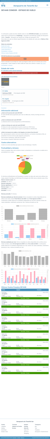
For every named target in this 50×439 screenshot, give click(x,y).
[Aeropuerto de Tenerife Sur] (3, 5)
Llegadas (3, 426)
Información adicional (6, 47)
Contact (18, 437)
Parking (26, 426)
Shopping (26, 433)
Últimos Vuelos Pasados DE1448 (9, 53)
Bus (36, 426)
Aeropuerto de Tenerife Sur (25, 6)
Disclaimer (14, 437)
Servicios (26, 431)
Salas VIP (26, 430)
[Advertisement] (25, 23)
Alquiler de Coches (17, 426)
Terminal (14, 424)
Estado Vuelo (4, 431)
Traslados (37, 430)
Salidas (3, 428)
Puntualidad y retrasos (6, 51)
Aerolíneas (3, 430)
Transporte (38, 424)
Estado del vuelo (5, 46)
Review (14, 428)
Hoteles (26, 424)
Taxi (36, 428)
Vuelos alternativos (6, 49)
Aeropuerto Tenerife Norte (41, 431)
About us (22, 437)
